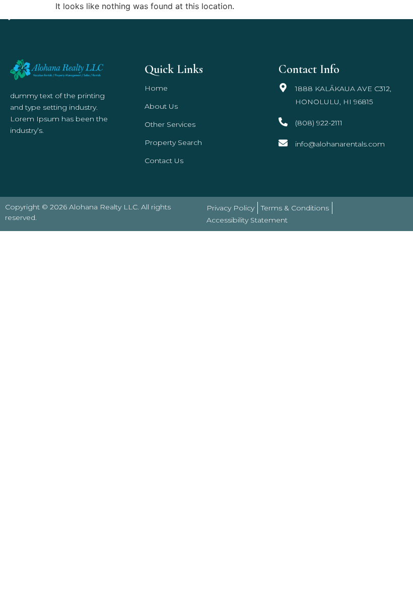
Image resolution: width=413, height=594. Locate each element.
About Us (161, 106)
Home (209, 13)
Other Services (256, 13)
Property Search (325, 13)
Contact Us (387, 13)
